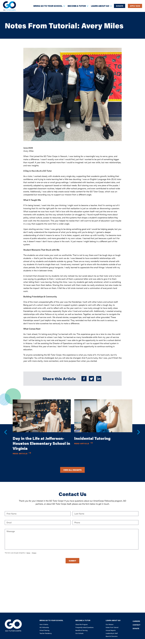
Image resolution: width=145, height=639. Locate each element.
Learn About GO (100, 5)
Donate (119, 6)
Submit (72, 560)
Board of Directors (111, 636)
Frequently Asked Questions (84, 627)
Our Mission (109, 624)
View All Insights (72, 470)
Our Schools (79, 633)
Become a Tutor (77, 5)
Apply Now (135, 6)
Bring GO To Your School (47, 5)
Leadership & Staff (112, 633)
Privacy (34, 553)
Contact (136, 625)
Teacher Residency (46, 633)
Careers (136, 621)
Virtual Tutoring (44, 630)
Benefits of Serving (81, 630)
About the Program (81, 624)
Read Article (20, 453)
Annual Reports (111, 630)
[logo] (9, 5)
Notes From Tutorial (112, 627)
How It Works (44, 624)
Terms (28, 553)
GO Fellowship (44, 627)
